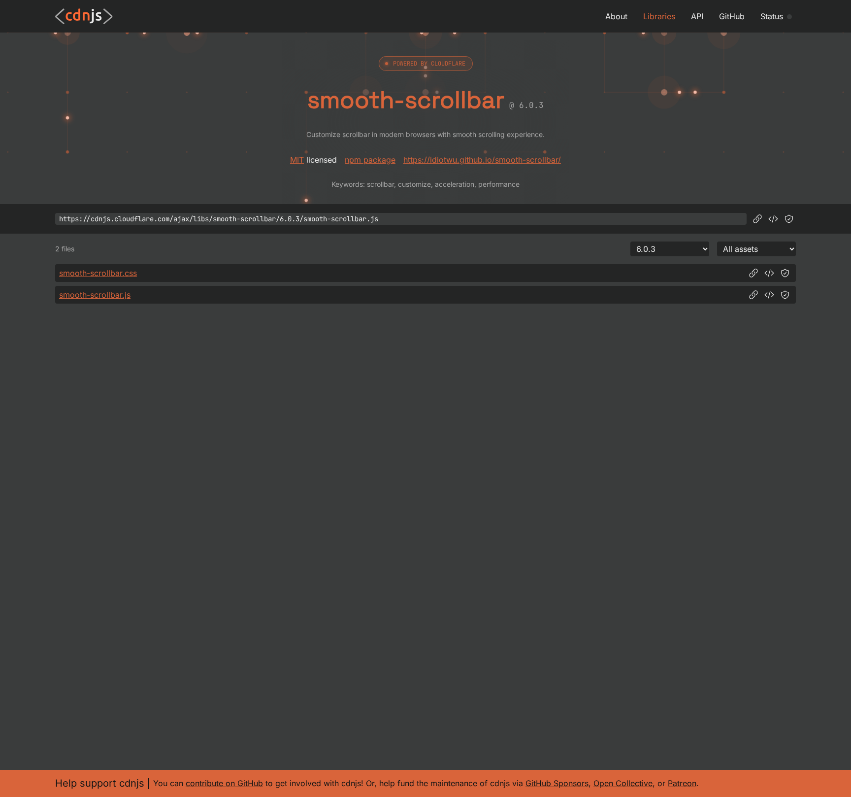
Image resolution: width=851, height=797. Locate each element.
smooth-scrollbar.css (98, 273)
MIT (297, 160)
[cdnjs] (84, 16)
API (697, 16)
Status (771, 16)
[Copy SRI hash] (789, 219)
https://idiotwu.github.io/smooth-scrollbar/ (482, 160)
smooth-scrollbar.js (95, 294)
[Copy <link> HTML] (769, 273)
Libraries (659, 16)
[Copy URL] (757, 219)
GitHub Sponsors (557, 783)
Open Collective (623, 783)
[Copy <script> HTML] (773, 219)
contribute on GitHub (224, 783)
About (616, 16)
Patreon (682, 783)
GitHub (732, 16)
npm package (370, 160)
